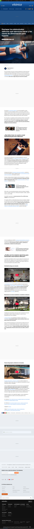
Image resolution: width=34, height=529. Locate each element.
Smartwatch (21, 23)
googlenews (32, 9)
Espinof (15, 506)
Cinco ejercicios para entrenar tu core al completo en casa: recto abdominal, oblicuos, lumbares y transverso (21, 129)
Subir (30, 501)
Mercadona (11, 23)
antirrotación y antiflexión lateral (17, 285)
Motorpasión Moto (29, 506)
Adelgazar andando (27, 467)
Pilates (16, 467)
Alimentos (3, 488)
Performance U (7, 410)
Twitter (10, 39)
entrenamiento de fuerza (16, 490)
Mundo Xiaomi (4, 510)
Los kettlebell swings (8, 284)
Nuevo (30, 5)
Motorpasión (28, 505)
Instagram (25, 9)
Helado (15, 23)
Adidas (7, 23)
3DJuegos (9, 505)
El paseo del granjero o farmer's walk (11, 380)
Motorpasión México (28, 522)
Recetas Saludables (26, 488)
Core (23, 412)
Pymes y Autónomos (9, 515)
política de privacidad (14, 474)
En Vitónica (17, 126)
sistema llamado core (8, 75)
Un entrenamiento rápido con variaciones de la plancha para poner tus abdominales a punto (22, 186)
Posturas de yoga (21, 467)
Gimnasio (4, 23)
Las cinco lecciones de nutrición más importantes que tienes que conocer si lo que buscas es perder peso (22, 249)
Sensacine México (16, 521)
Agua (18, 23)
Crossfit (13, 467)
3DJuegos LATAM (10, 521)
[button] (10, 68)
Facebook (27, 9)
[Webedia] (4, 501)
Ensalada (29, 23)
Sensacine (15, 505)
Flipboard (30, 9)
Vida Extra (9, 506)
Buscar (31, 498)
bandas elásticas (12, 389)
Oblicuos (26, 412)
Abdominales (19, 412)
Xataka (3, 505)
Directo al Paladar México (22, 522)
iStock (10, 406)
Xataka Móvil (3, 506)
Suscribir (16, 472)
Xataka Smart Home (4, 509)
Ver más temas (4, 494)
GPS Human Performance (15, 410)
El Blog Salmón (10, 513)
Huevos (26, 23)
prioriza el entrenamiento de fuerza (22, 240)
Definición (24, 490)
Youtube (29, 9)
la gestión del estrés (21, 179)
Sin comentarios (5, 39)
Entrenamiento (13, 412)
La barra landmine (7, 317)
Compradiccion (4, 516)
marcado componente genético (18, 172)
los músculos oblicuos (12, 110)
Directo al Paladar (22, 505)
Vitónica (17, 4)
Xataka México (4, 521)
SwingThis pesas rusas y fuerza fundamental (16, 409)
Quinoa (9, 467)
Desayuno (3, 490)
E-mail (13, 39)
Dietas (13, 488)
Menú (3, 5)
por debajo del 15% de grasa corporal (20, 158)
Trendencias (3, 513)
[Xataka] (0, 0)
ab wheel (12, 291)
